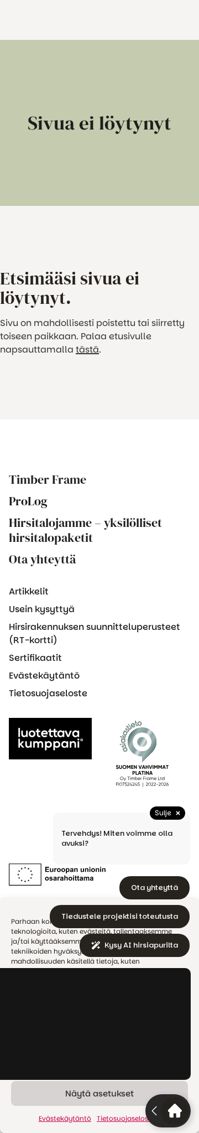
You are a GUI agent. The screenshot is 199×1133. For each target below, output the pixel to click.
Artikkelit (29, 591)
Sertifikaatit (35, 657)
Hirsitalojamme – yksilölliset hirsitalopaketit (85, 530)
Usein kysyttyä (42, 609)
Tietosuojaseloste (48, 693)
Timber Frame (47, 479)
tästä (87, 349)
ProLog (28, 501)
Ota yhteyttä (42, 559)
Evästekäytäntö (44, 675)
